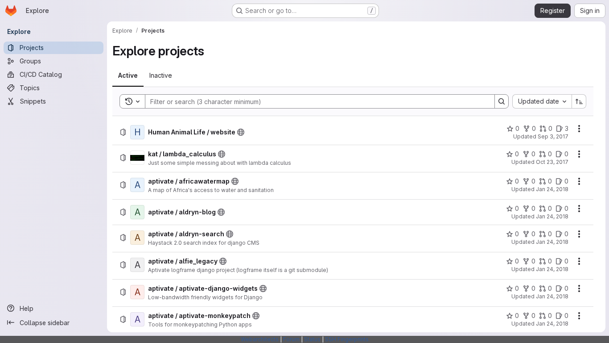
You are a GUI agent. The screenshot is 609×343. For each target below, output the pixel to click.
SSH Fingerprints (347, 339)
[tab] (128, 75)
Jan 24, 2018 (552, 189)
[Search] (501, 101)
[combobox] (542, 101)
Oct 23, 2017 (552, 162)
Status (312, 339)
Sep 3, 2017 (553, 136)
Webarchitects (260, 339)
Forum (291, 339)
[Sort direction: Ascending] (579, 101)
